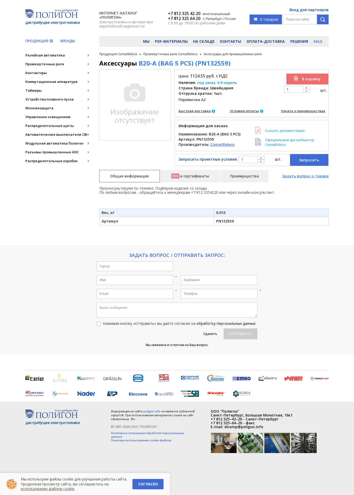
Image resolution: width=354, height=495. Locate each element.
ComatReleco (222, 144)
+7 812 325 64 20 (184, 18)
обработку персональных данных (226, 323)
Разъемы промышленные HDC (52, 152)
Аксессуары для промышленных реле (233, 54)
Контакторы (36, 73)
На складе (204, 41)
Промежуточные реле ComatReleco (170, 54)
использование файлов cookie (47, 488)
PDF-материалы (171, 41)
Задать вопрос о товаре (305, 176)
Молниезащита (39, 108)
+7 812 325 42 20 (184, 13)
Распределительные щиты (49, 125)
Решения (299, 41)
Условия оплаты (244, 111)
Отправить (240, 333)
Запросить (309, 159)
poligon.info (151, 411)
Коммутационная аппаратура (51, 81)
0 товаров (269, 19)
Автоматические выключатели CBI (56, 134)
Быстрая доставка (195, 111)
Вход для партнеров (309, 9)
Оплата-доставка (265, 41)
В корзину (311, 78)
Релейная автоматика (45, 55)
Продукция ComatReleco (118, 54)
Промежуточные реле (44, 64)
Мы (146, 41)
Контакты (230, 41)
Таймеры (33, 90)
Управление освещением (47, 117)
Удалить (210, 334)
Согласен (148, 484)
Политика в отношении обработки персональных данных (147, 435)
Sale (318, 41)
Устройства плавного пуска (49, 99)
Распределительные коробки (51, 161)
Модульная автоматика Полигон (54, 143)
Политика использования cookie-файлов (141, 440)
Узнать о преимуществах (303, 111)
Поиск (323, 19)
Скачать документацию (285, 130)
